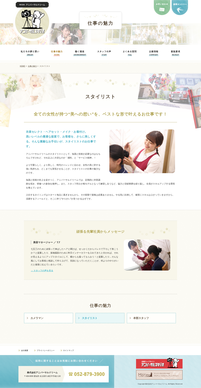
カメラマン (36, 318)
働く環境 (80, 53)
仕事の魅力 (100, 23)
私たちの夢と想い (29, 53)
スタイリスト (89, 318)
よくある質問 (130, 53)
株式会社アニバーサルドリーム (42, 372)
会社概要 (24, 350)
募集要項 (176, 53)
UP (193, 380)
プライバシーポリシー (46, 350)
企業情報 (153, 53)
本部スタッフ (141, 318)
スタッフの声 (104, 53)
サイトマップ (68, 350)
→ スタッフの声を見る (42, 270)
